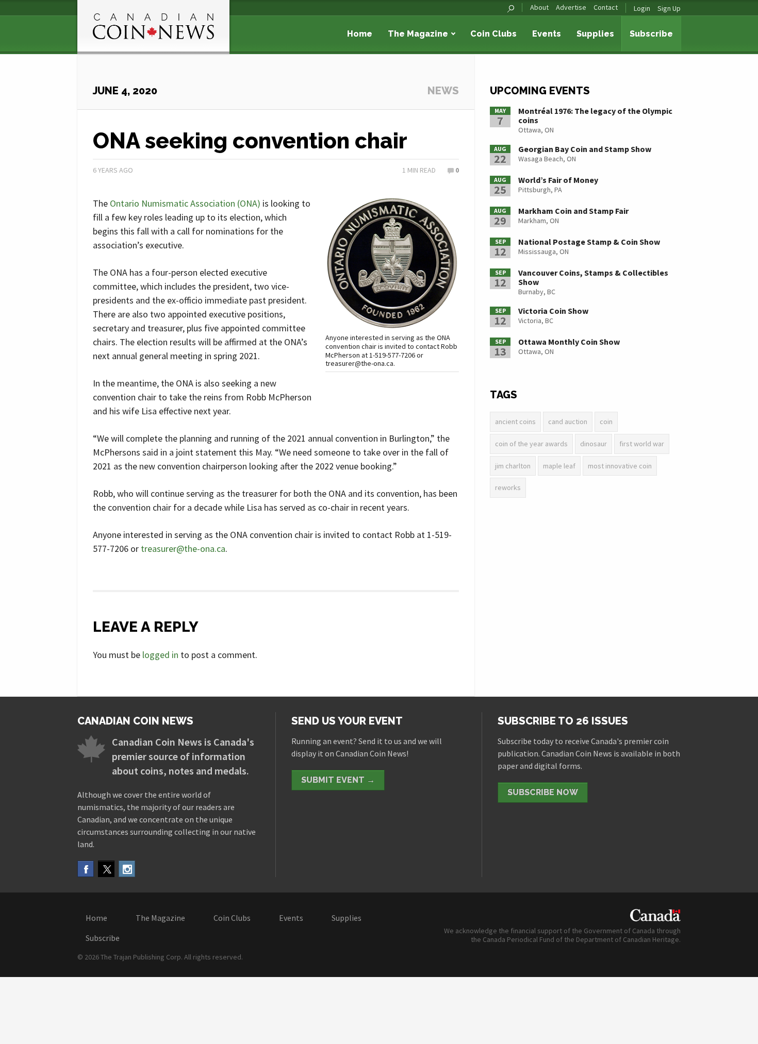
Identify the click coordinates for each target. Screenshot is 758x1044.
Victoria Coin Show (553, 311)
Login (642, 8)
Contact (606, 7)
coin (606, 421)
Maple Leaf (559, 465)
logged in (160, 655)
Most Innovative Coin (620, 465)
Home (359, 34)
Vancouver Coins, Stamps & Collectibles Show (593, 277)
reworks (508, 487)
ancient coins (515, 421)
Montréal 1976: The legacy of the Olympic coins (595, 115)
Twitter (106, 869)
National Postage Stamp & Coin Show (589, 242)
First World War (641, 443)
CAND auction (567, 421)
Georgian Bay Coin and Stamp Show (584, 149)
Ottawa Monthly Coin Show (569, 341)
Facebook (85, 869)
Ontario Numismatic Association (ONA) (185, 203)
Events (546, 34)
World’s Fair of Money (558, 180)
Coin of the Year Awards (531, 443)
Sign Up (669, 8)
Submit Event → (338, 780)
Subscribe (651, 34)
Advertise (571, 7)
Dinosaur (593, 443)
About (539, 7)
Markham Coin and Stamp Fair (573, 211)
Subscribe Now (542, 792)
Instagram (127, 869)
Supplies (595, 34)
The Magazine (418, 34)
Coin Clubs (493, 34)
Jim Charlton (513, 465)
